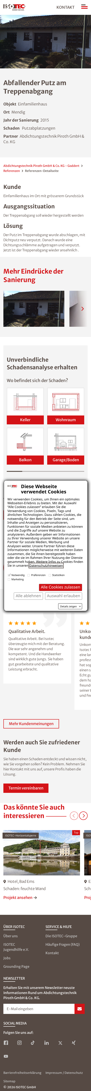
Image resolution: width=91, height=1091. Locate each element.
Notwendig (18, 575)
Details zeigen (68, 606)
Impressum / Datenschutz (64, 1073)
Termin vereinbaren (25, 788)
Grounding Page (16, 966)
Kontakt (65, 7)
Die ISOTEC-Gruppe (61, 936)
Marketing (17, 579)
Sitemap (9, 1081)
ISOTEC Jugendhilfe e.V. (16, 947)
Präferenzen (38, 575)
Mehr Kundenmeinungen (31, 723)
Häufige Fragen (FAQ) (63, 944)
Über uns (10, 936)
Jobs (7, 958)
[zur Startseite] (14, 7)
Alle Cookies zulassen (60, 587)
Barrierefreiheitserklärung (22, 1073)
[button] (33, 309)
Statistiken (58, 575)
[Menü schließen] (84, 7)
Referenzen (11, 171)
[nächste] (82, 309)
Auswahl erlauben (63, 595)
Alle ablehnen (28, 595)
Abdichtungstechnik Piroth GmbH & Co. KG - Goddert (41, 166)
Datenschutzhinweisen (46, 565)
